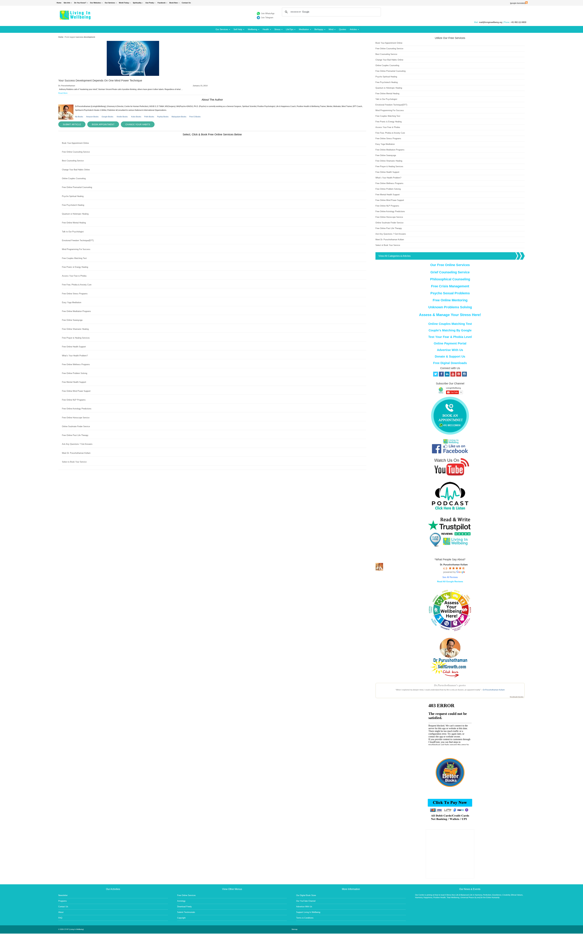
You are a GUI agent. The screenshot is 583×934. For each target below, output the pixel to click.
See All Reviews (450, 577)
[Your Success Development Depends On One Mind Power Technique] (133, 75)
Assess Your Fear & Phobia (74, 276)
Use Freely (149, 3)
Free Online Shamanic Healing (75, 329)
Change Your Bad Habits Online (76, 170)
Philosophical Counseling (450, 279)
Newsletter (63, 895)
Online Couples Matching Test (450, 323)
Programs (62, 901)
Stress (277, 29)
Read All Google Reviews (450, 581)
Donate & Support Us (450, 356)
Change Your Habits (137, 124)
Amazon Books (92, 117)
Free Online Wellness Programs (76, 364)
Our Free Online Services (450, 265)
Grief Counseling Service (450, 272)
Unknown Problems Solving (450, 307)
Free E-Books (195, 117)
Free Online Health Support (74, 347)
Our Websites (95, 3)
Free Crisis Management (450, 286)
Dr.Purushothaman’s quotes (450, 685)
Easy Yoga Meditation (71, 302)
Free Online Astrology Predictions (76, 409)
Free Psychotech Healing (73, 205)
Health (266, 29)
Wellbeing (252, 29)
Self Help (238, 29)
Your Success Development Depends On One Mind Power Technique (100, 80)
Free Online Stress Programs (75, 293)
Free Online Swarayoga (72, 320)
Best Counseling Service (73, 161)
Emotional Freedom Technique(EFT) (78, 240)
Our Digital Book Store (306, 895)
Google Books (107, 117)
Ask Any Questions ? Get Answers (77, 444)
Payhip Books (163, 117)
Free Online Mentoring (450, 300)
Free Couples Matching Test (74, 258)
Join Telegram (267, 17)
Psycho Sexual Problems (450, 293)
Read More (63, 93)
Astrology (181, 901)
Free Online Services (186, 895)
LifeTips (289, 29)
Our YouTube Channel (305, 901)
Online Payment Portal (450, 343)
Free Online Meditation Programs (76, 311)
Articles (353, 29)
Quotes (342, 29)
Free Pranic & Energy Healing (75, 267)
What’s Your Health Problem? (75, 355)
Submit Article (72, 124)
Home (59, 3)
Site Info (67, 3)
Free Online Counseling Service (76, 152)
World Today (124, 3)
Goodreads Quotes (516, 697)
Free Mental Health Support (74, 382)
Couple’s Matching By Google (450, 330)
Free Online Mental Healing (74, 223)
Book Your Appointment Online (75, 143)
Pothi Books (149, 117)
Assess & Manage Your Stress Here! (450, 315)
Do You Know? (80, 3)
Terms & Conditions (305, 918)
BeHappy (318, 29)
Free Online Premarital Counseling (77, 187)
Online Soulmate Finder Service (76, 426)
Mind (331, 29)
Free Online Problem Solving (74, 373)
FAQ (60, 918)
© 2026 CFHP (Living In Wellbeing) (71, 929)
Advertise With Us (450, 350)
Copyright (181, 918)
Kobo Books (136, 117)
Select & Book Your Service (74, 462)
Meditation (304, 29)
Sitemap (294, 929)
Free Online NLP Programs (74, 400)
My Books (79, 117)
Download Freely (184, 906)
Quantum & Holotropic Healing (75, 214)
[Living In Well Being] (75, 18)
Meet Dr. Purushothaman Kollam (76, 453)
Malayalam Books (179, 117)
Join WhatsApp (267, 13)
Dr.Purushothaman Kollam (494, 690)
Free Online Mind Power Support (76, 391)
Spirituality (137, 3)
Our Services (110, 3)
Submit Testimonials (186, 912)
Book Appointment (103, 124)
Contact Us (186, 3)
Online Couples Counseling (74, 178)
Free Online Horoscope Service (75, 417)
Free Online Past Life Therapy (75, 435)
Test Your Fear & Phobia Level (450, 337)
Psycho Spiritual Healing (73, 196)
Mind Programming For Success (76, 249)
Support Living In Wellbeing (308, 912)
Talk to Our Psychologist (73, 231)
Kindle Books (122, 117)
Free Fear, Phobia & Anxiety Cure (76, 285)
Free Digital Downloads (450, 363)
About (60, 912)
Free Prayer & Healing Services (76, 338)
